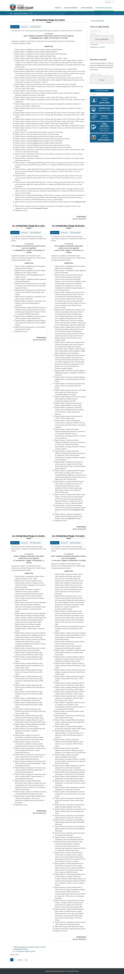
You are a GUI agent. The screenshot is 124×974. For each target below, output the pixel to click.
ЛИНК (74, 69)
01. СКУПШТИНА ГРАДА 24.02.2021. (25, 951)
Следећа (20, 960)
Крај (26, 960)
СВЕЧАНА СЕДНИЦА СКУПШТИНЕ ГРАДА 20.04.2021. (30, 947)
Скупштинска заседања (103, 8)
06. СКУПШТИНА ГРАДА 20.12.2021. (48, 20)
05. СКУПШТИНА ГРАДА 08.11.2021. (28, 226)
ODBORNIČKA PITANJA (21, 949)
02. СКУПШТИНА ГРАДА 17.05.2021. (68, 536)
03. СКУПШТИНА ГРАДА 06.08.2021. (68, 226)
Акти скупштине (87, 8)
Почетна (58, 8)
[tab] (15, 26)
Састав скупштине (70, 8)
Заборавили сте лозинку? (97, 47)
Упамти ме (94, 44)
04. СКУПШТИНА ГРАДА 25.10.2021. (28, 536)
